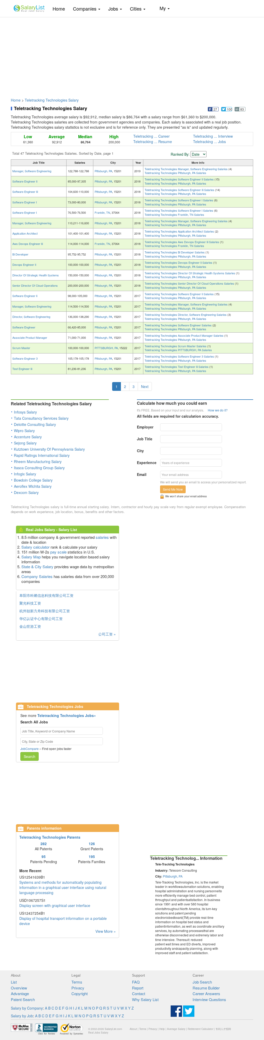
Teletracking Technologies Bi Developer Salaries (175, 252)
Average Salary (176, 1029)
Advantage (20, 993)
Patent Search (23, 999)
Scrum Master (21, 348)
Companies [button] (85, 8)
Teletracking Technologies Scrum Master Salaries (176, 346)
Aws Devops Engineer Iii (27, 244)
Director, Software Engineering (31, 317)
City (140, 450)
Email (141, 474)
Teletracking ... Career (151, 136)
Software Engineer (23, 327)
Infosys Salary (25, 412)
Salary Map (31, 556)
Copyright (79, 993)
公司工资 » (107, 634)
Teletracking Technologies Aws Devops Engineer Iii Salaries (182, 242)
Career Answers (206, 993)
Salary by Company (27, 1008)
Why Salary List (145, 999)
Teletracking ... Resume (152, 141)
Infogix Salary (25, 473)
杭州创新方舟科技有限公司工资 (44, 610)
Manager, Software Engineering (31, 171)
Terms (76, 982)
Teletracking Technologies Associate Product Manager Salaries (184, 335)
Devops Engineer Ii (24, 264)
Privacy (77, 988)
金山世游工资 (30, 626)
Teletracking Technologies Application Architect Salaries (180, 231)
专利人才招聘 (223, 1029)
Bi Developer (20, 254)
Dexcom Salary (26, 492)
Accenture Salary (28, 436)
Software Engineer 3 (25, 358)
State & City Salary (37, 566)
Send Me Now (173, 489)
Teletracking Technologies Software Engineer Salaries (178, 325)
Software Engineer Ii (24, 181)
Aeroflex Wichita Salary (33, 486)
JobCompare (29, 748)
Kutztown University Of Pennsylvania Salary (49, 449)
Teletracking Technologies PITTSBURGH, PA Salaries (178, 350)
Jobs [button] (113, 8)
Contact (138, 993)
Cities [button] (136, 8)
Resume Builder (206, 988)
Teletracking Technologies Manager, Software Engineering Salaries (186, 169)
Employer (145, 427)
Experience (146, 462)
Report (137, 988)
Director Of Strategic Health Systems (35, 275)
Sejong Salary (25, 442)
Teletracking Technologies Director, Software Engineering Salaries (186, 314)
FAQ (136, 982)
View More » (105, 931)
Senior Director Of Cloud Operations (35, 285)
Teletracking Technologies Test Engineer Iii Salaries (177, 367)
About (133, 1029)
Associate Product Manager (29, 337)
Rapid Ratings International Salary (42, 455)
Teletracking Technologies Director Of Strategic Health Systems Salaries (190, 273)
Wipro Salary (24, 430)
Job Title (144, 438)
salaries (102, 537)
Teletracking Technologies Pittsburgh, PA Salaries (175, 173)
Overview (19, 988)
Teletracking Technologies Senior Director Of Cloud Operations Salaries (190, 283)
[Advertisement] (132, 55)
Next (144, 386)
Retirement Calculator (200, 1029)
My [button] (163, 8)
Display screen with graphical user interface (54, 905)
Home (61, 8)
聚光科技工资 (30, 603)
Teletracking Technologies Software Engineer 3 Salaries (180, 356)
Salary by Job (22, 1015)
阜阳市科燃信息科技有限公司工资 (46, 595)
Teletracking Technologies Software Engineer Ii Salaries (179, 179)
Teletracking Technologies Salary (52, 100)
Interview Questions (209, 999)
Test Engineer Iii (22, 369)
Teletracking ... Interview (213, 136)
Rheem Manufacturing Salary (38, 461)
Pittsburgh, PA (103, 171)
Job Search (202, 982)
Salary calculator (35, 547)
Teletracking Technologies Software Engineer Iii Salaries (180, 190)
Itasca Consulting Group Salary (39, 467)
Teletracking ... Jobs (209, 141)
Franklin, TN (102, 212)
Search (29, 756)
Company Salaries (37, 576)
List (14, 982)
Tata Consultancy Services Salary (41, 418)
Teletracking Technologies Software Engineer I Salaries (179, 200)
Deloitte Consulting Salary (35, 424)
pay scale (58, 552)
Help (162, 1029)
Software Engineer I (24, 202)
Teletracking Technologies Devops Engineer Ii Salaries (179, 262)
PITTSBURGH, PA (106, 348)
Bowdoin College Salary (33, 480)
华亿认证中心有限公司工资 (41, 618)
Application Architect (25, 233)
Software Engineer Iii (25, 191)
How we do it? (218, 410)
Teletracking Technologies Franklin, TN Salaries (174, 214)
